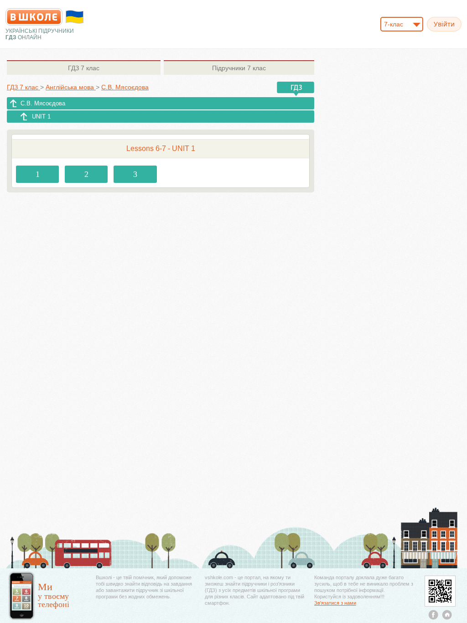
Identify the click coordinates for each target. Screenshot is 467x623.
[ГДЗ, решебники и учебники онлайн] (33, 17)
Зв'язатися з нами (335, 603)
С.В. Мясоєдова (43, 103)
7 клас (83, 68)
